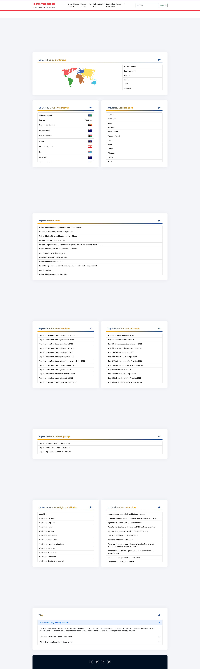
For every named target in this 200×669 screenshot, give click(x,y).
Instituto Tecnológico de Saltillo (52, 240)
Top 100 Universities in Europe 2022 (122, 339)
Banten (111, 114)
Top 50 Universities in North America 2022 (125, 382)
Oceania (127, 88)
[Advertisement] (100, 32)
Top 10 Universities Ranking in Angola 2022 (56, 352)
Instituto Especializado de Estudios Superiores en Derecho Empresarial (68, 266)
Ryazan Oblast (114, 136)
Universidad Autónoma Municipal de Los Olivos (58, 236)
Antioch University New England (52, 253)
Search (163, 5)
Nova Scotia (113, 131)
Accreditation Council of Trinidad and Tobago (126, 514)
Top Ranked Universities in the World (115, 5)
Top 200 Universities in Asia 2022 (121, 352)
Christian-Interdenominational (51, 544)
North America (130, 67)
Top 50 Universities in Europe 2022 (122, 374)
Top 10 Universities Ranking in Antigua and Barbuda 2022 (62, 361)
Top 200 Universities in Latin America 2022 (125, 361)
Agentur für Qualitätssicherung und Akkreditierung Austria (131, 527)
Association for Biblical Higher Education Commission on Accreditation (131, 552)
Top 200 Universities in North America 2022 (125, 365)
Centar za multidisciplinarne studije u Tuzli (56, 232)
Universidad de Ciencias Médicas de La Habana (58, 249)
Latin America (130, 71)
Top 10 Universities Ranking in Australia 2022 (57, 374)
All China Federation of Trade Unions (123, 535)
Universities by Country (86, 5)
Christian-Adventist (47, 518)
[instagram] (103, 662)
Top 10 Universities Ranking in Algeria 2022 (56, 344)
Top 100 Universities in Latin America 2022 (125, 344)
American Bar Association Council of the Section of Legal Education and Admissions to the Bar (131, 545)
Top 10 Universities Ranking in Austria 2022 (56, 378)
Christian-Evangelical (48, 540)
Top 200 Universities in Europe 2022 (122, 357)
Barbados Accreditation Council (121, 562)
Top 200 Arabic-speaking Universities (54, 443)
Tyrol (110, 161)
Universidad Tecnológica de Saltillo (53, 274)
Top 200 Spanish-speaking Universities (55, 452)
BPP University (45, 270)
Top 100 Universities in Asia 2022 (121, 335)
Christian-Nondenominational (51, 561)
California (112, 119)
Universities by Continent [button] (73, 5)
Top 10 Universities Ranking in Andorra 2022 (56, 348)
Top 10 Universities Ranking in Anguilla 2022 (56, 357)
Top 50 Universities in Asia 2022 (120, 369)
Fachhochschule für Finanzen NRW (53, 257)
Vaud (110, 123)
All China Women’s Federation (120, 540)
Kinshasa (111, 127)
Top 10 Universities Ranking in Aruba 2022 (55, 369)
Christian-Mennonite (47, 552)
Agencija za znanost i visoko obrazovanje (124, 522)
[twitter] (97, 662)
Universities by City (98, 5)
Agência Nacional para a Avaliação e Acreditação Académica (133, 518)
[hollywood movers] (109, 662)
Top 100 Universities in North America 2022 (125, 348)
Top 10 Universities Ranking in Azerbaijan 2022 (57, 382)
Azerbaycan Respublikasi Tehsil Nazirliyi (124, 557)
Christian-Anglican (47, 522)
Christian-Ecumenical (48, 535)
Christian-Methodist (47, 557)
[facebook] (91, 662)
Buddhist (42, 514)
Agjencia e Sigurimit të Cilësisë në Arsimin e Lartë (128, 531)
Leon (110, 140)
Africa (126, 79)
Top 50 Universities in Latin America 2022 (124, 378)
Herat (110, 149)
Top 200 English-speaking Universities (54, 447)
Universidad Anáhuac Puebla (50, 261)
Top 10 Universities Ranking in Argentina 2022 (57, 365)
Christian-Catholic (46, 531)
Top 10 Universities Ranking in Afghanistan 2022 (58, 335)
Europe (127, 75)
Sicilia (110, 144)
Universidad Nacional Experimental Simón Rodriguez (60, 227)
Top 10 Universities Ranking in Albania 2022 (56, 339)
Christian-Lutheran (47, 548)
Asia (126, 84)
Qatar (110, 157)
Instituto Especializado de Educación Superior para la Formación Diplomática (70, 244)
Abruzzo (111, 153)
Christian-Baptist (46, 527)
